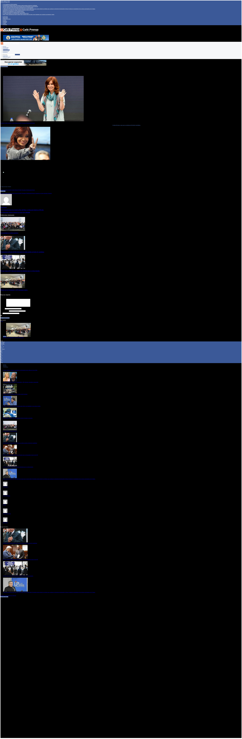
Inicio (4, 46)
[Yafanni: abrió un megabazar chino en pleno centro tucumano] (10, 393)
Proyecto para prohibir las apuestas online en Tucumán (14, 12)
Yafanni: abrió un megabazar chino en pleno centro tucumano (15, 394)
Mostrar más (3, 191)
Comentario (3, 306)
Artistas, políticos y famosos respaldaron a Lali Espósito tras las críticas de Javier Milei (20, 370)
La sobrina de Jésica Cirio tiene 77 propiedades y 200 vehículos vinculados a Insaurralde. (20, 382)
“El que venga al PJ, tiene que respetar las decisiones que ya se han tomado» (18, 7)
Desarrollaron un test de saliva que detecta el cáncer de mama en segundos (18, 418)
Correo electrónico (5, 311)
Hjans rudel (5, 522)
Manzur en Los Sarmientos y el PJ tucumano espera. (13, 11)
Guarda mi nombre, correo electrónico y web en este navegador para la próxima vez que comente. (21, 315)
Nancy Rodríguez (6, 495)
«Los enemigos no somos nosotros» (10, 4)
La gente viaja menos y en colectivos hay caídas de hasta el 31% (16, 13)
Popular (4, 364)
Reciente (4, 365)
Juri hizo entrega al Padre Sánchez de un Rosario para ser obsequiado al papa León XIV (20, 6)
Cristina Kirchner (4, 186)
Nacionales (6, 50)
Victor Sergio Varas (7, 513)
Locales (5, 48)
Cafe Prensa (4, 207)
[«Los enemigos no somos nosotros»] (13, 230)
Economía (6, 47)
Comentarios (5, 366)
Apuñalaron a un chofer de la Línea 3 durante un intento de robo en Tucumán (18, 10)
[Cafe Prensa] (20, 31)
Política (5, 52)
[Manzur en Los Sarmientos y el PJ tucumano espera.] (13, 287)
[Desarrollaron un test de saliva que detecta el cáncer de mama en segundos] (10, 416)
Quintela (9, 186)
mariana (4, 504)
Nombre (3, 308)
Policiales (6, 51)
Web (1, 313)
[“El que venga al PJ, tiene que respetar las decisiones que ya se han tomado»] (13, 268)
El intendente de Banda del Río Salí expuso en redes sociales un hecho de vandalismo (20, 5)
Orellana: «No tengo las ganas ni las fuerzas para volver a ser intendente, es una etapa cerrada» (22, 406)
